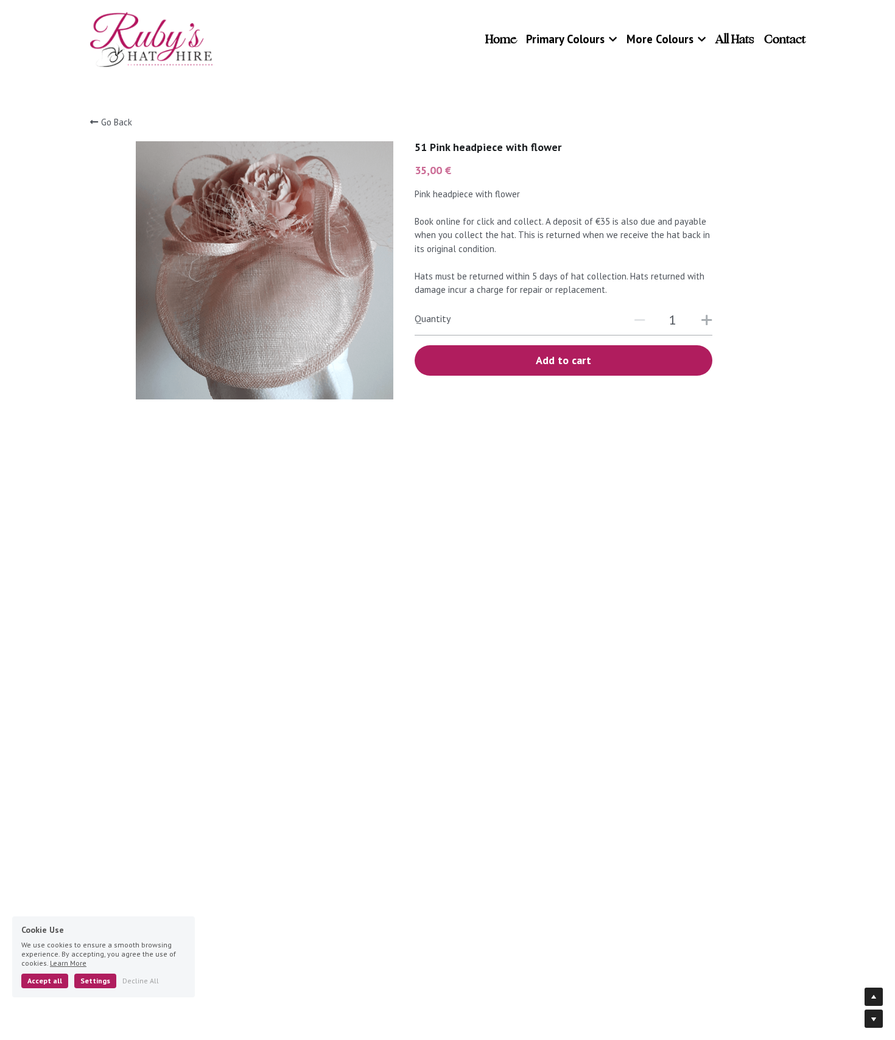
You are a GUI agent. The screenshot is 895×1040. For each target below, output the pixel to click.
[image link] (151, 38)
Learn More (68, 963)
